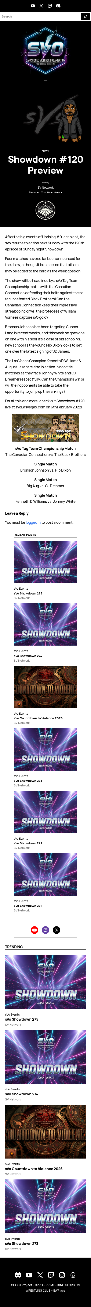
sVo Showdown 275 (28, 593)
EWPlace (59, 1290)
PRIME (50, 1285)
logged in (33, 522)
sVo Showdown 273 (28, 780)
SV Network (45, 187)
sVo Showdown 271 (28, 905)
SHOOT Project (21, 1285)
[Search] (85, 16)
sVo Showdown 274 (28, 656)
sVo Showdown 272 (28, 843)
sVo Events (21, 588)
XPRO (39, 1285)
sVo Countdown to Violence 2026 (38, 718)
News (46, 151)
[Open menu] (45, 81)
